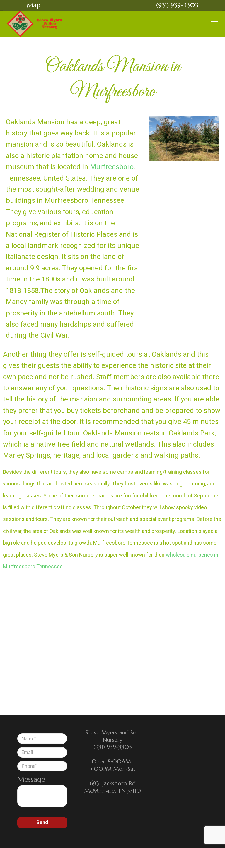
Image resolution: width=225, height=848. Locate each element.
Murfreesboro (112, 167)
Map (33, 5)
